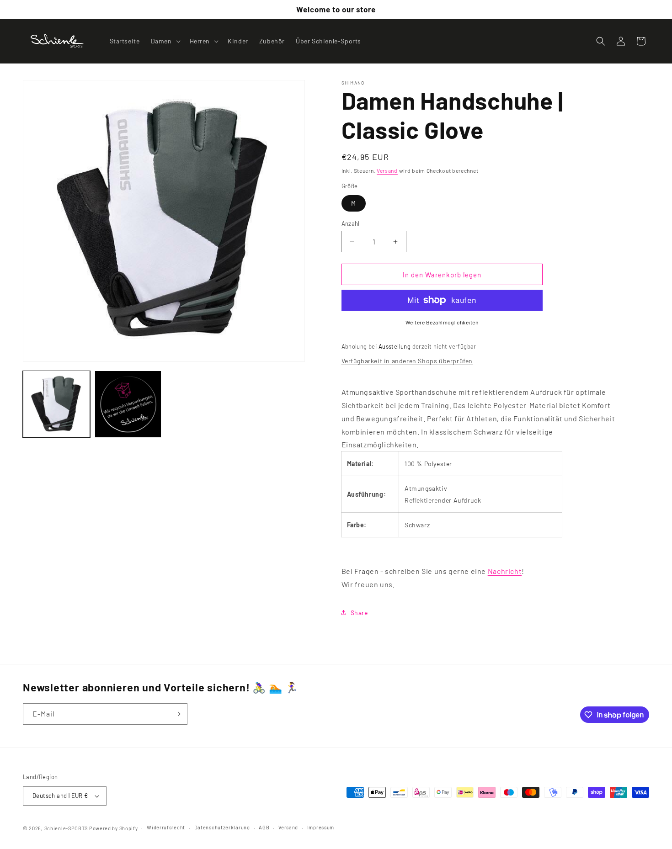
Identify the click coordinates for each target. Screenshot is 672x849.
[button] (164, 41)
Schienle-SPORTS (66, 828)
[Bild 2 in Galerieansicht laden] (128, 404)
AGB (264, 827)
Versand (387, 170)
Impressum (320, 827)
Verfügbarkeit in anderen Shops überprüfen (407, 361)
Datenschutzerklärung (222, 827)
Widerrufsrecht (166, 827)
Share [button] (359, 612)
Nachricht (505, 571)
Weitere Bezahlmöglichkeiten (442, 322)
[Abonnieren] (177, 714)
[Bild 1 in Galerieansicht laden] (56, 404)
